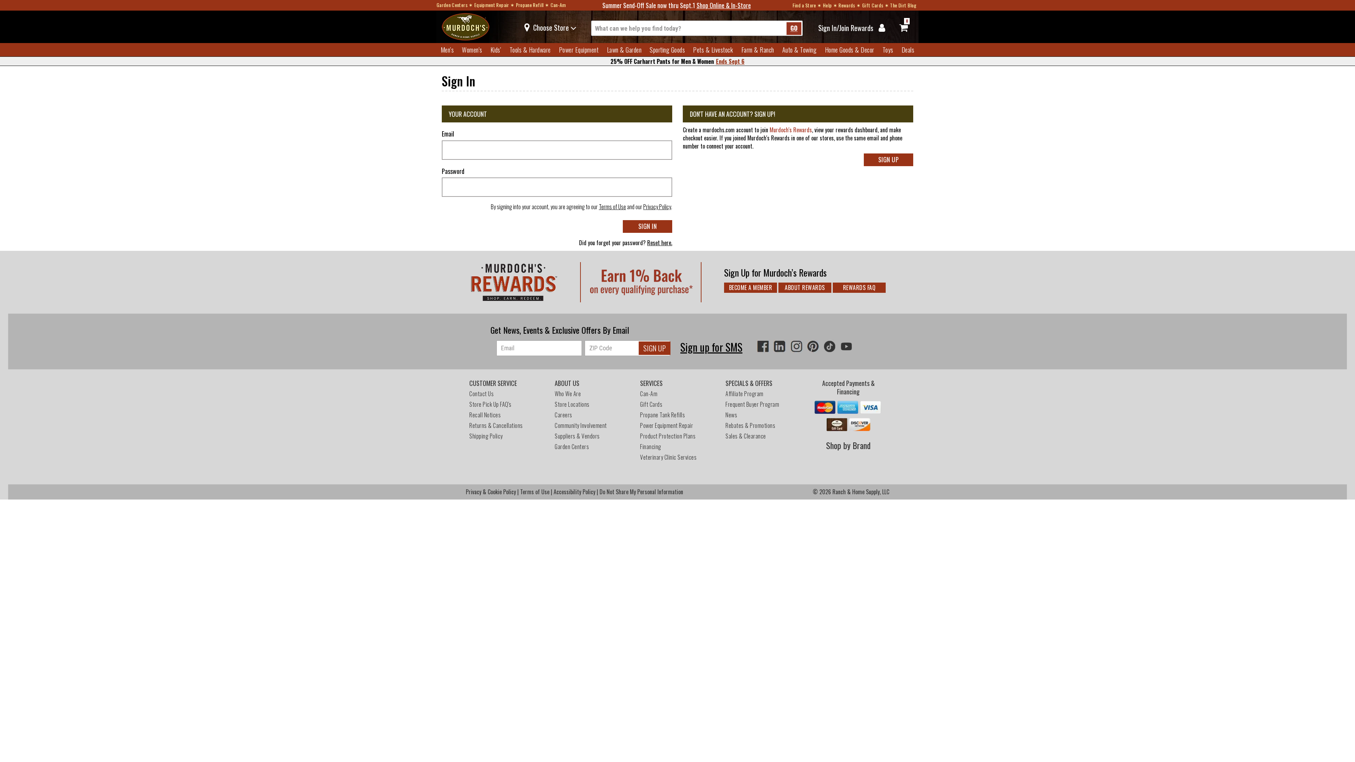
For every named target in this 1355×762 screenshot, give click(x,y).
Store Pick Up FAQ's (490, 404)
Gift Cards (873, 5)
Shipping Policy (486, 436)
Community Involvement (581, 425)
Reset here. (659, 243)
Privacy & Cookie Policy (491, 492)
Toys (888, 49)
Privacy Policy (657, 207)
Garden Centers (452, 4)
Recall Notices (485, 415)
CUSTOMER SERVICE (493, 383)
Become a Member (750, 287)
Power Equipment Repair (666, 425)
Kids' (495, 49)
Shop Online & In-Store (724, 5)
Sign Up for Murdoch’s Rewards (775, 272)
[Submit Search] (794, 28)
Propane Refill (530, 4)
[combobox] (697, 28)
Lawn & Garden (624, 49)
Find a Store (804, 5)
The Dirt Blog (903, 5)
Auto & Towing (799, 49)
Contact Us (481, 393)
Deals (908, 49)
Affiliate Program (744, 393)
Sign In (647, 226)
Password (453, 171)
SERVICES (651, 383)
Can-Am (558, 4)
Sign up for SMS (711, 347)
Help (827, 5)
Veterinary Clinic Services (668, 457)
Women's (472, 49)
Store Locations (572, 404)
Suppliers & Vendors (577, 436)
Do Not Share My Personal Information (641, 492)
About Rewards (805, 287)
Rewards (846, 5)
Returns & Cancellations (496, 425)
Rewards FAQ (859, 287)
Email (448, 133)
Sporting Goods (667, 49)
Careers (563, 415)
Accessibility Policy (574, 492)
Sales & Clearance (745, 436)
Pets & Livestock (713, 49)
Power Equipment (579, 49)
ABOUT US (567, 383)
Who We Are (568, 393)
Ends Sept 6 (730, 61)
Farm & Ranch (757, 49)
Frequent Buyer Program (752, 404)
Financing (650, 446)
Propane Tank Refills (662, 415)
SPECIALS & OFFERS (748, 383)
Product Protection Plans (667, 436)
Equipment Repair (491, 4)
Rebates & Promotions (751, 425)
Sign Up (888, 159)
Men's (447, 49)
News (731, 415)
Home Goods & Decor (849, 49)
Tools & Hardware (530, 49)
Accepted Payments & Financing (848, 387)
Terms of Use (612, 207)
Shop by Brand (848, 445)
